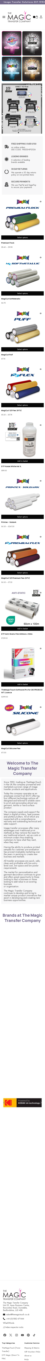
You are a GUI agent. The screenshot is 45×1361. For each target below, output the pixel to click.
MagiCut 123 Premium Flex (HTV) (15, 578)
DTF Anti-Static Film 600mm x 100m (16, 634)
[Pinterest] (28, 1335)
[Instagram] (16, 1335)
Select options (22, 237)
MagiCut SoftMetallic (10, 299)
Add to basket (22, 461)
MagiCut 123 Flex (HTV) (11, 410)
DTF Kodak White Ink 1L (11, 466)
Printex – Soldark (8, 522)
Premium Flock (7, 243)
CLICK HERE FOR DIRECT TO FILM (21, 89)
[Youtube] (22, 1335)
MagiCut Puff (7, 354)
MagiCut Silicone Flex (10, 748)
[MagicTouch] (19, 16)
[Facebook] (5, 1335)
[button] (14, 132)
